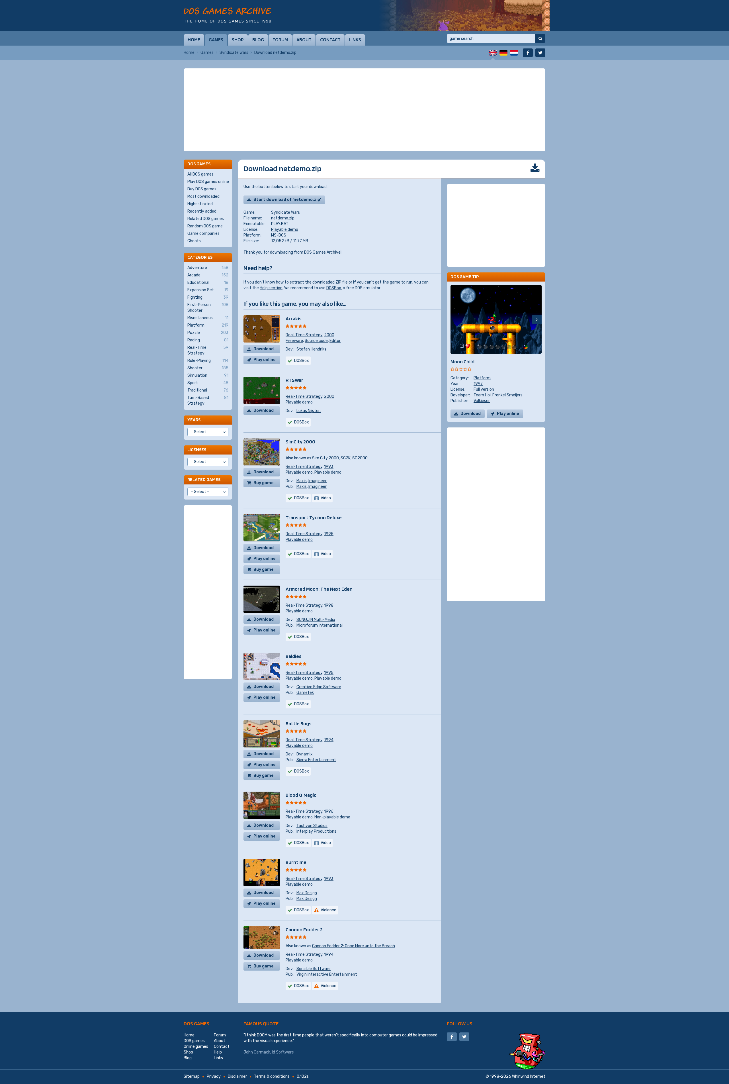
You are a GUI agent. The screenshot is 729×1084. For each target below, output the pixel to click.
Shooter (207, 368)
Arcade (207, 275)
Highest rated (200, 203)
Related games (203, 479)
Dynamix (304, 754)
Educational (207, 282)
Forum (280, 39)
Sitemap (192, 1076)
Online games (196, 1046)
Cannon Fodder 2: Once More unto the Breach (353, 946)
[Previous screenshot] (455, 319)
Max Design (306, 893)
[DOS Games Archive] (227, 15)
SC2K (346, 458)
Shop (238, 39)
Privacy (214, 1076)
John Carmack (256, 1052)
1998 (328, 605)
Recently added (201, 211)
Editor (335, 340)
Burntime (296, 862)
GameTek (305, 692)
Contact (330, 39)
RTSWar (294, 380)
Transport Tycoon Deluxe (314, 517)
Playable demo (284, 229)
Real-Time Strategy (304, 335)
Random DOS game (205, 226)
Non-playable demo (332, 817)
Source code (316, 340)
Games (216, 39)
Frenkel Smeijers (507, 395)
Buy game (263, 482)
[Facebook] (528, 52)
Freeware (294, 340)
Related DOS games (205, 218)
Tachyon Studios (311, 825)
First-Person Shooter (207, 307)
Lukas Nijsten (308, 410)
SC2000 (360, 458)
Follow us (459, 1023)
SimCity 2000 (300, 442)
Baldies (294, 656)
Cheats (194, 241)
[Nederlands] (514, 53)
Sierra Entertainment (316, 759)
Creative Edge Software (318, 686)
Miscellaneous (207, 317)
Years (193, 419)
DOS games (196, 1023)
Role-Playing (207, 360)
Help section (271, 288)
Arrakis (294, 318)
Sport (207, 382)
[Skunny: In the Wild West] (464, 15)
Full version (484, 389)
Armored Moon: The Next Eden (319, 589)
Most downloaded (203, 196)
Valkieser (482, 400)
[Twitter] (540, 52)
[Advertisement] (364, 110)
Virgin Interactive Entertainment (326, 974)
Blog (258, 39)
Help (218, 1052)
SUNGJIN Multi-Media (315, 619)
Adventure (207, 267)
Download (263, 349)
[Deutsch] (503, 53)
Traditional (207, 390)
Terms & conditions (272, 1076)
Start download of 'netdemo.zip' (287, 199)
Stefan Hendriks (311, 349)
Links (355, 39)
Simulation (207, 375)
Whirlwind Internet (528, 1076)
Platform (482, 378)
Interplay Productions (316, 831)
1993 (328, 466)
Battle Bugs (299, 723)
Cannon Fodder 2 (304, 929)
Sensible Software (313, 968)
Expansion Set (207, 290)
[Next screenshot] (537, 319)
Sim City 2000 (325, 458)
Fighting (207, 297)
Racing (207, 340)
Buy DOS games (201, 189)
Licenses (196, 449)
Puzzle (207, 332)
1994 (328, 739)
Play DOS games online (208, 181)
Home (194, 39)
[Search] (540, 38)
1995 (328, 533)
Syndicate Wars (234, 52)
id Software (283, 1052)
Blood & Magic (301, 795)
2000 (329, 335)
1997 (478, 383)
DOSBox (333, 288)
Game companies (203, 233)
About (304, 39)
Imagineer (317, 480)
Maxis (301, 480)
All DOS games (200, 174)
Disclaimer (237, 1076)
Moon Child (462, 361)
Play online (264, 359)
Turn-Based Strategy (207, 400)
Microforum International (319, 625)
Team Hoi (482, 395)
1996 (328, 811)
